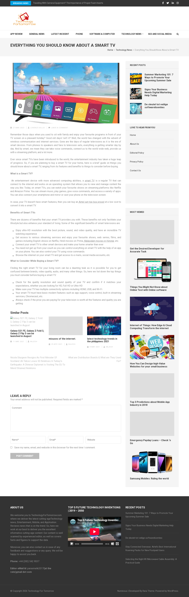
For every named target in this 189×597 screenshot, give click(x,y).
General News (36, 34)
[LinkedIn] (173, 3)
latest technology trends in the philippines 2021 (102, 340)
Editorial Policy (137, 152)
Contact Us (135, 170)
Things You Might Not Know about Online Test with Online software (148, 288)
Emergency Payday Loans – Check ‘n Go (150, 442)
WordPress (172, 591)
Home (133, 135)
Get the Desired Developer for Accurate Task (147, 250)
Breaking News (20, 3)
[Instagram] (178, 3)
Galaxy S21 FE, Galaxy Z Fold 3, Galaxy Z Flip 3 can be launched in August (27, 334)
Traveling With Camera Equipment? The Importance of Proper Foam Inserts (68, 3)
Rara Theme (148, 591)
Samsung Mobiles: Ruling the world (149, 478)
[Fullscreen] (117, 543)
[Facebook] (163, 3)
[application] (94, 532)
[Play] (71, 543)
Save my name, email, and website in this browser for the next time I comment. (54, 447)
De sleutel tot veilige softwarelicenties (156, 106)
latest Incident (60, 34)
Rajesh (33, 342)
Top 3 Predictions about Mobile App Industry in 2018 (150, 403)
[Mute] (112, 543)
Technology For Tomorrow (41, 591)
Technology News (131, 34)
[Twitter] (168, 3)
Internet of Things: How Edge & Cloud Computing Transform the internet (151, 327)
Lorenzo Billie (37, 128)
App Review (16, 34)
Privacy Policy (136, 161)
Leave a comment (59, 128)
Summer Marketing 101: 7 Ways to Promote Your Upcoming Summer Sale (159, 77)
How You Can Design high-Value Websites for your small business (148, 365)
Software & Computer (102, 34)
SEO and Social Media (160, 34)
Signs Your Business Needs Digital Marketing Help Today (158, 92)
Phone (79, 34)
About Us (134, 144)
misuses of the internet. (62, 339)
